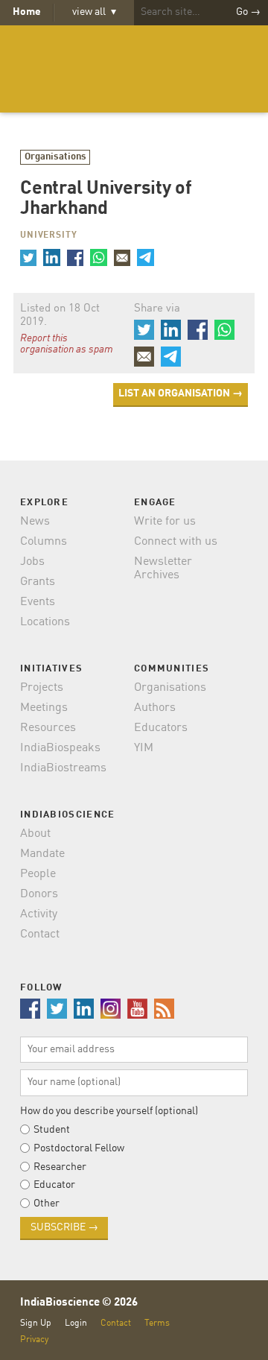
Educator (54, 1185)
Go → (248, 12)
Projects (41, 688)
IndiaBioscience (134, 69)
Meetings (44, 708)
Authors (155, 708)
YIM (143, 748)
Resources (48, 728)
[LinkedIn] (51, 257)
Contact (40, 934)
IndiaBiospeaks (60, 748)
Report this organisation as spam (66, 344)
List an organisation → (180, 393)
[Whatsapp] (98, 257)
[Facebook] (75, 257)
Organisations (55, 157)
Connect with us (175, 542)
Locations (45, 622)
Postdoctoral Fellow (79, 1148)
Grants (37, 582)
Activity (38, 914)
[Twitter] (28, 257)
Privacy (34, 1339)
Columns (43, 542)
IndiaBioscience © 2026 (79, 1303)
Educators (161, 728)
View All (94, 12)
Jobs (32, 562)
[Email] (122, 257)
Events (37, 602)
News (35, 522)
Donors (39, 894)
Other (47, 1203)
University (48, 235)
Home (27, 12)
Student (52, 1130)
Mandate (42, 854)
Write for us (165, 522)
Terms (157, 1323)
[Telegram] (145, 257)
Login (76, 1323)
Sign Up (35, 1323)
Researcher (60, 1167)
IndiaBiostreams (63, 768)
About (35, 834)
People (38, 874)
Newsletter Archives (163, 568)
